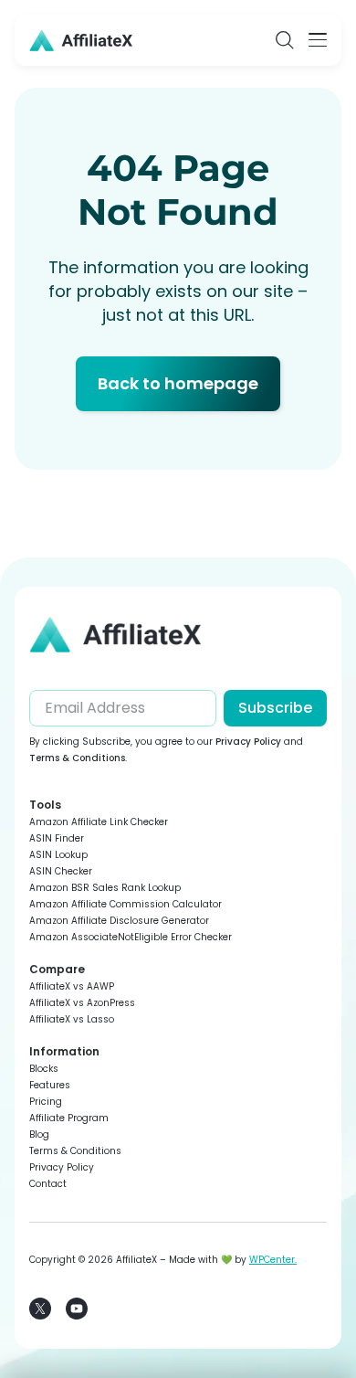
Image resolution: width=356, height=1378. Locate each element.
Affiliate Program (69, 1118)
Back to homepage (178, 383)
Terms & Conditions (77, 758)
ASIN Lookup (58, 855)
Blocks (43, 1069)
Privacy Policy (248, 741)
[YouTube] (77, 1309)
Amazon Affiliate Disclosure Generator (119, 921)
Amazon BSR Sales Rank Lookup (105, 888)
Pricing (45, 1101)
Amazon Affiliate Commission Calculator (125, 904)
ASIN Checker (60, 871)
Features (49, 1085)
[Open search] (285, 40)
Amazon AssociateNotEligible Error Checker (130, 937)
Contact (48, 1184)
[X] (40, 1309)
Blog (39, 1134)
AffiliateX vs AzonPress (82, 1003)
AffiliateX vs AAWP (71, 986)
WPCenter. (273, 1260)
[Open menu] (318, 40)
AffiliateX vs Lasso (71, 1019)
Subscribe (275, 707)
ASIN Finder (56, 838)
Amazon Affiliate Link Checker (98, 822)
